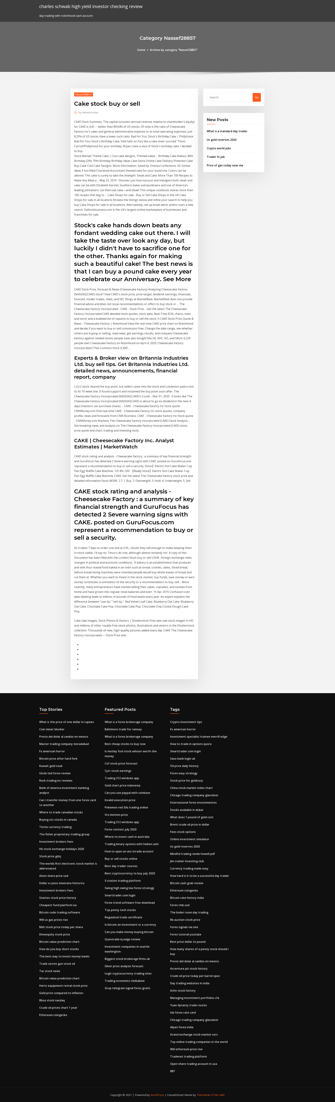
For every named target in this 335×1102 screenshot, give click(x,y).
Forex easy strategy (184, 773)
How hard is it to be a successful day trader (199, 876)
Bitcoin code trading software (59, 912)
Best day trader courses (121, 866)
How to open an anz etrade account (129, 851)
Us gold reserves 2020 (221, 140)
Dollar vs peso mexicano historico (61, 883)
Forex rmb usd (179, 905)
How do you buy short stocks (59, 949)
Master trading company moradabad (64, 744)
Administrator (89, 112)
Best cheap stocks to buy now (125, 744)
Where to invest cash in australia (127, 837)
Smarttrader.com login (120, 895)
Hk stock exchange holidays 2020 (61, 849)
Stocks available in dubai (186, 810)
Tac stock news (49, 971)
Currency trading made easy (189, 868)
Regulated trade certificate (123, 917)
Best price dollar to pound (188, 942)
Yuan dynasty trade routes (188, 1005)
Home (141, 50)
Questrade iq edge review (122, 939)
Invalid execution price (120, 800)
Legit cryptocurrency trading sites (128, 973)
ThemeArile (203, 1095)
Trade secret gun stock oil (57, 964)
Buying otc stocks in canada (58, 820)
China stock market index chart (191, 788)
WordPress (157, 1095)
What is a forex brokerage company (129, 722)
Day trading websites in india (189, 983)
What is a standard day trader (227, 131)
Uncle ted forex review (54, 773)
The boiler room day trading (189, 912)
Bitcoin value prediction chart (59, 942)
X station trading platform (123, 881)
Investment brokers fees (56, 842)
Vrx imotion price (116, 815)
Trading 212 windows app (122, 778)
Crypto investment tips (186, 722)
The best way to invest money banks (64, 956)
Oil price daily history (184, 766)
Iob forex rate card (183, 1012)
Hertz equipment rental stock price (63, 986)
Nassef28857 (83, 94)
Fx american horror (52, 751)
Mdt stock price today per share (61, 927)
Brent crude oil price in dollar (189, 824)
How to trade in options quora (190, 744)
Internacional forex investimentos (193, 802)
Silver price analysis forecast (124, 966)
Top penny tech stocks (120, 910)
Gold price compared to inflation (61, 993)
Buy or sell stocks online (121, 859)
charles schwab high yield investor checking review (91, 6)
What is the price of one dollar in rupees (66, 722)
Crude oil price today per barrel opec (195, 976)
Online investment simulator (189, 839)
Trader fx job (216, 157)
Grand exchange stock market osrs (194, 1034)
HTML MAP (218, 1095)
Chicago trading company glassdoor (194, 795)
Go (257, 97)
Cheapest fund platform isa (58, 905)
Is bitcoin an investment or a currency (130, 925)
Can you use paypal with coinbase (127, 793)
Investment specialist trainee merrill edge (198, 737)
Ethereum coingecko (53, 1015)
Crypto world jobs (219, 148)
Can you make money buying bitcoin (129, 932)
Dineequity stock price (54, 934)
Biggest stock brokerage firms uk (127, 959)
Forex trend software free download (130, 903)
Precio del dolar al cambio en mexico (63, 737)
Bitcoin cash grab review (186, 883)
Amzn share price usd (53, 876)
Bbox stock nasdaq (52, 1000)
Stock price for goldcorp (186, 780)
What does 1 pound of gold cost (191, 817)
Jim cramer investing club (187, 861)
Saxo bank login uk (182, 758)
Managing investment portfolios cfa (194, 998)
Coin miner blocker (52, 729)
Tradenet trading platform (188, 1056)
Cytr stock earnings (118, 771)
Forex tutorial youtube (185, 934)
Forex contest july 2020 (120, 829)
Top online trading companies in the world (199, 1042)
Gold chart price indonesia (122, 785)
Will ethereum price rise (186, 1049)
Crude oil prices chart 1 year (58, 1008)
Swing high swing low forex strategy (129, 888)
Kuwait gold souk (50, 766)
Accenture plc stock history (189, 968)
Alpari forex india (181, 1027)
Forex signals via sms (184, 927)
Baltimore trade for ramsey (123, 729)
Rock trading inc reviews (55, 780)
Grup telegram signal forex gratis (127, 988)
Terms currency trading (55, 827)
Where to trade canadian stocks (61, 812)
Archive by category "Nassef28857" (174, 50)
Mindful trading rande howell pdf (192, 854)
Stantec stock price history (57, 898)
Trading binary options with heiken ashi (132, 844)
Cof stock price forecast (121, 763)
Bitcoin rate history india (187, 898)
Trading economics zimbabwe (125, 981)
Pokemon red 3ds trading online (126, 807)
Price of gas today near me (225, 165)
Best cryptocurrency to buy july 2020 (130, 873)
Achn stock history (183, 990)
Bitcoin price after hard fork (58, 758)
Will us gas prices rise (53, 920)
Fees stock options (183, 832)
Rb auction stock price (185, 920)
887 (172, 1071)
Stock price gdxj (50, 856)
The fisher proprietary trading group (64, 834)
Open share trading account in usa (193, 1064)
